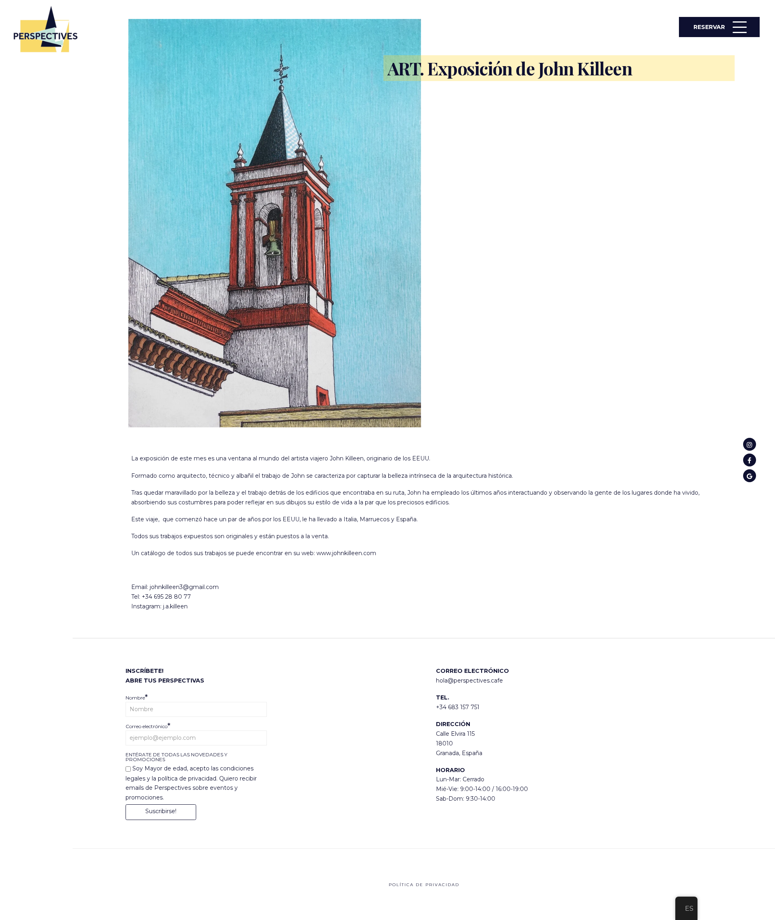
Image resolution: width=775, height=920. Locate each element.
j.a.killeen (175, 606)
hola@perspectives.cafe (469, 680)
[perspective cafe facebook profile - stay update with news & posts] (749, 460)
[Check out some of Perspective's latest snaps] (749, 444)
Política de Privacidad (424, 884)
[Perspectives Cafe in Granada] (749, 475)
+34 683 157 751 (458, 707)
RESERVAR (709, 27)
